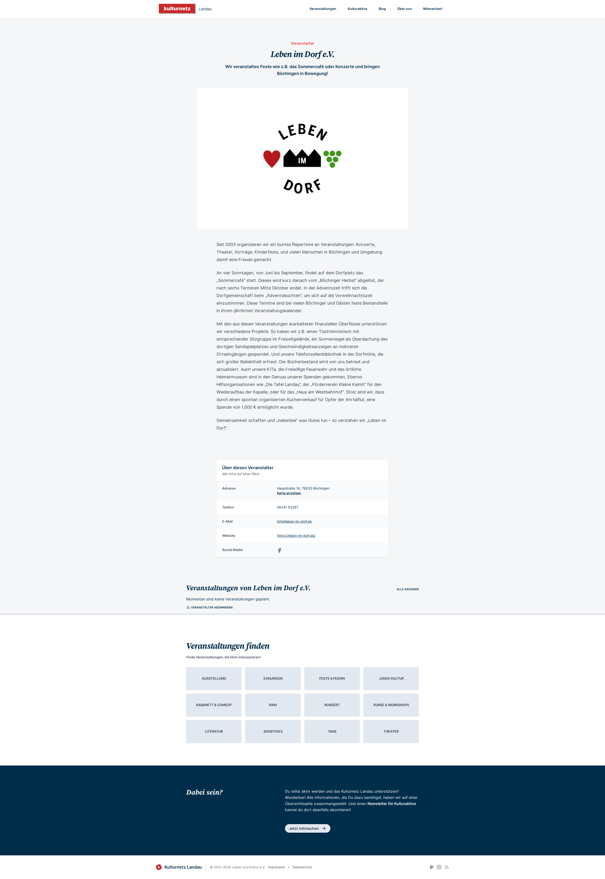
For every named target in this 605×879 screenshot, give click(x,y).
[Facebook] (280, 550)
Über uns (404, 9)
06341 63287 (287, 507)
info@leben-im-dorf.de (294, 521)
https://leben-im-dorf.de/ (296, 536)
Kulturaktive (357, 9)
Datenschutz (302, 867)
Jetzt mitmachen (304, 828)
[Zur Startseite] (185, 9)
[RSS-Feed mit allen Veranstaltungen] (446, 867)
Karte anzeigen (289, 493)
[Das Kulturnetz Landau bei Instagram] (439, 867)
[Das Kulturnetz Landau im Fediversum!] (431, 867)
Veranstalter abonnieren (212, 607)
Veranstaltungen (322, 9)
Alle (408, 589)
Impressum (276, 867)
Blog (382, 9)
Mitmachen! (432, 9)
